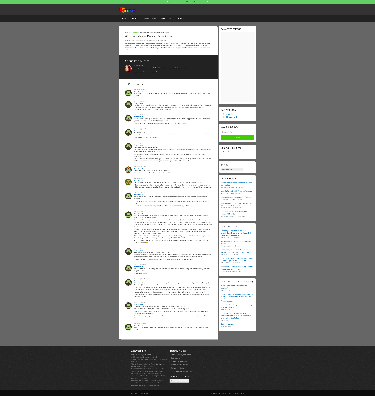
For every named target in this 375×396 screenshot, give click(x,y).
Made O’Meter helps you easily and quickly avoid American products (236, 306)
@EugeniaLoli (152, 72)
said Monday (135, 43)
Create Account (228, 152)
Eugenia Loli (130, 40)
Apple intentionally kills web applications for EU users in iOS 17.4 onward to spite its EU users (237, 296)
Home (124, 19)
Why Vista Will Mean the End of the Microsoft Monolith (234, 213)
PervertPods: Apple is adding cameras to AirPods (236, 243)
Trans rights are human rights (181, 371)
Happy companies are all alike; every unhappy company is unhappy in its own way (237, 251)
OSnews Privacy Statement (141, 355)
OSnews (134, 393)
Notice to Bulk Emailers (179, 365)
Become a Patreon (229, 114)
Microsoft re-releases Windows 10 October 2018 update (236, 184)
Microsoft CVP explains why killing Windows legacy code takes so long (237, 268)
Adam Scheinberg (157, 364)
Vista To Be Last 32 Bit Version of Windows (236, 191)
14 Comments (162, 40)
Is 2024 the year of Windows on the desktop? (234, 287)
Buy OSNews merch (230, 117)
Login (225, 155)
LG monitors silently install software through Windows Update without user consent (237, 259)
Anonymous (138, 91)
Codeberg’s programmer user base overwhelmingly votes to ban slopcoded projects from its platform (236, 233)
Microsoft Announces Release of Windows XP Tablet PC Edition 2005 (236, 204)
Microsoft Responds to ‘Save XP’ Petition (236, 197)
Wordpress (150, 366)
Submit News (166, 19)
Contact (180, 19)
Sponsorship (150, 19)
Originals (135, 19)
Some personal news (228, 324)
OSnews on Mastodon (179, 361)
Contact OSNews (177, 368)
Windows (135, 32)
